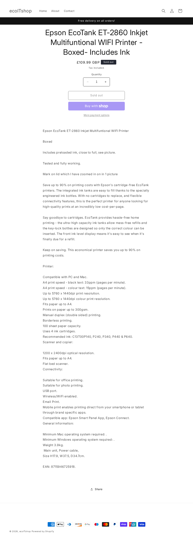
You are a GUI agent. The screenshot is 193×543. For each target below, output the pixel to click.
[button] (163, 11)
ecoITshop (25, 531)
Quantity (96, 74)
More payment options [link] (97, 115)
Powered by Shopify (43, 531)
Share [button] (99, 489)
